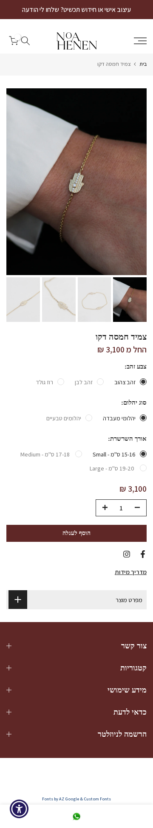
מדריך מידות (131, 572)
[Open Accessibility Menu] (19, 809)
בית (143, 64)
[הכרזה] (76, 9)
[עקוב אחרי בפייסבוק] (143, 554)
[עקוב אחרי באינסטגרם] (126, 554)
